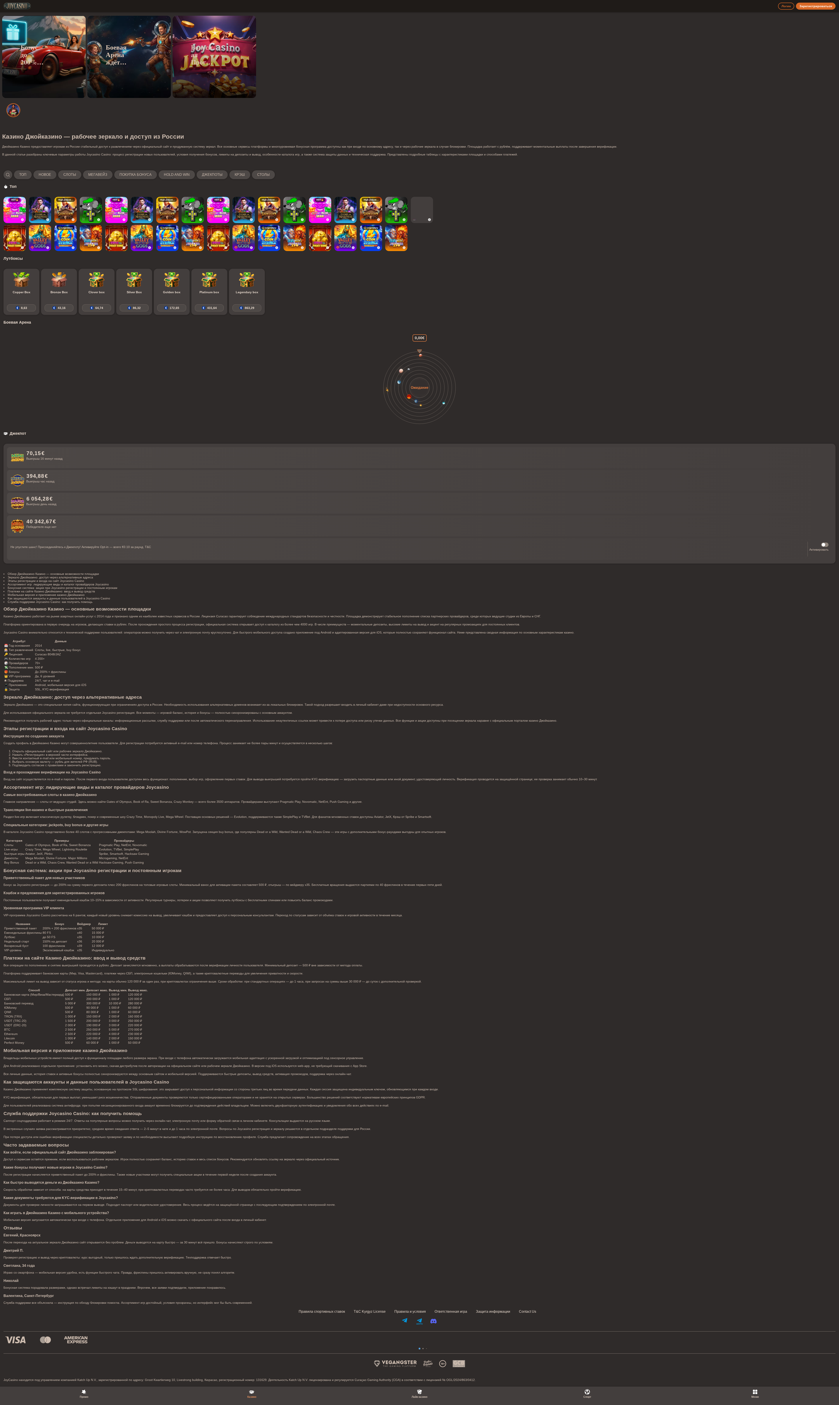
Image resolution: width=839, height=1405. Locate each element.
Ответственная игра (451, 1311)
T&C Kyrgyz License (370, 1311)
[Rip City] (91, 210)
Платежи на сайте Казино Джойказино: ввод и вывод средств (51, 591)
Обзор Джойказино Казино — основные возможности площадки (53, 574)
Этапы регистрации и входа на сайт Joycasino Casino (46, 581)
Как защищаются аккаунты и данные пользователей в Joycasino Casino (59, 598)
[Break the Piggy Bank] (14, 238)
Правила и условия (410, 1311)
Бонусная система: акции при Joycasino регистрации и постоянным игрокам (62, 588)
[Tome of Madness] (40, 210)
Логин (786, 6)
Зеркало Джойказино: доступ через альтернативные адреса (50, 577)
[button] (139, 175)
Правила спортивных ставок (322, 1311)
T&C (148, 547)
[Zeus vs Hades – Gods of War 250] (91, 238)
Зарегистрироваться (815, 6)
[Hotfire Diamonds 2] (422, 210)
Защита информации (493, 1311)
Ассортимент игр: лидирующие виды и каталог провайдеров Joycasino (58, 584)
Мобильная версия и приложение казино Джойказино (46, 595)
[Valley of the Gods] (40, 238)
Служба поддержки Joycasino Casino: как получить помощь (50, 602)
